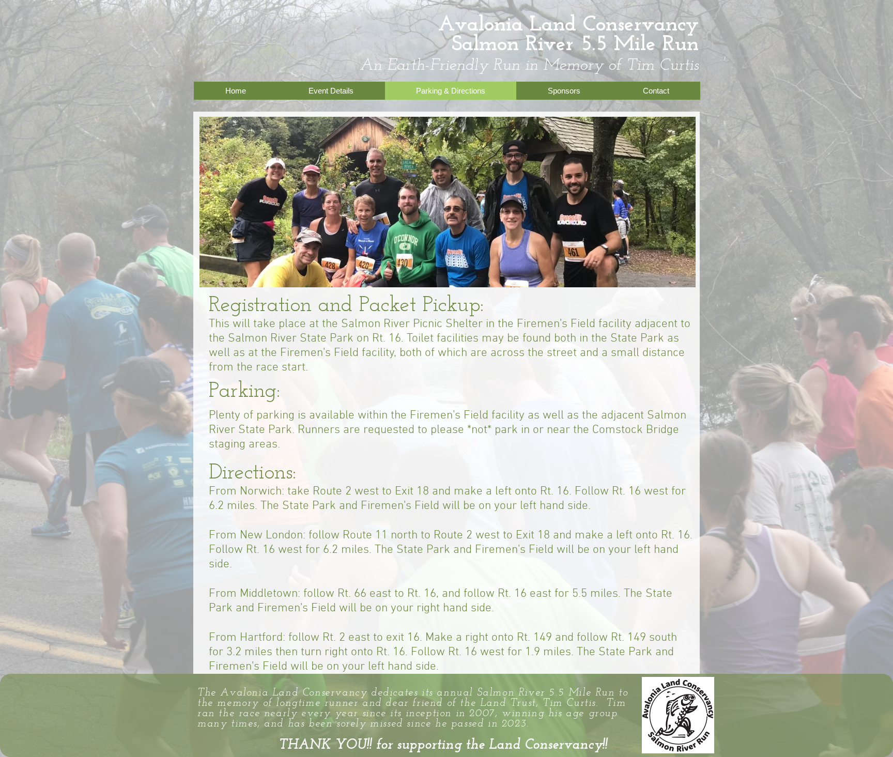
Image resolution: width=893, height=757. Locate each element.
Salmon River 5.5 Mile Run (575, 45)
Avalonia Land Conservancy (568, 25)
